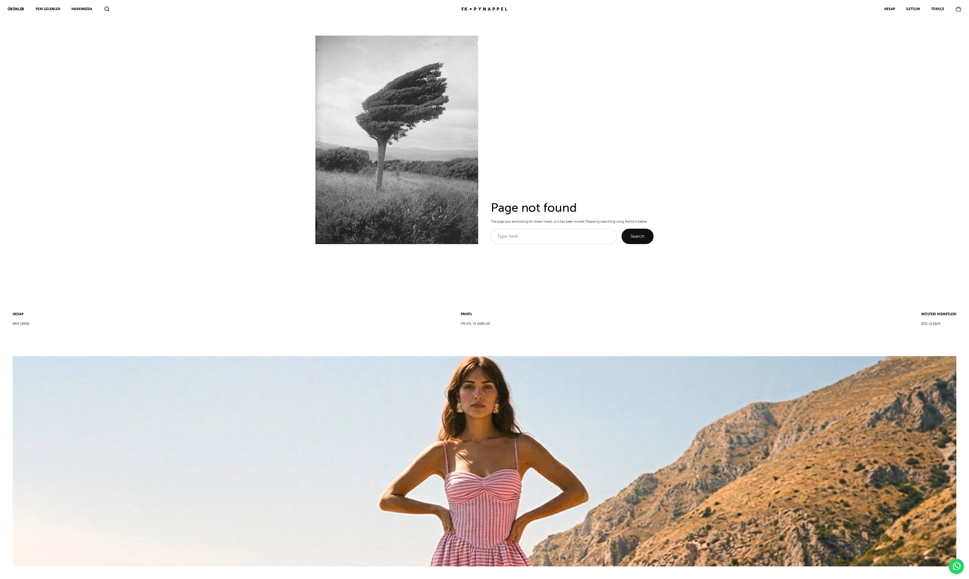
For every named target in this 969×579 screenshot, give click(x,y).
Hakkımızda (81, 9)
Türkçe (937, 9)
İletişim (913, 9)
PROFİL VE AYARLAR (475, 324)
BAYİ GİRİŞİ (21, 324)
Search (637, 236)
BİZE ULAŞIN (930, 324)
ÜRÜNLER (16, 9)
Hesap (889, 9)
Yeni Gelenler (47, 9)
